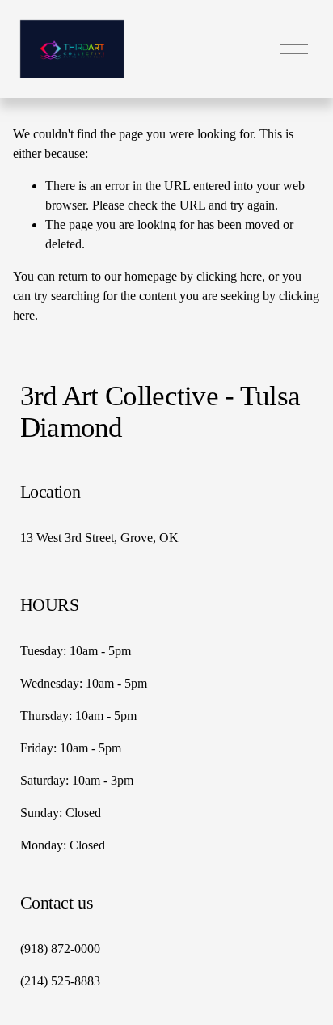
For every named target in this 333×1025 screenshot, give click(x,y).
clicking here (229, 276)
